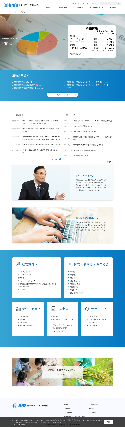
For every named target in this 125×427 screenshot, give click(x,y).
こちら (79, 54)
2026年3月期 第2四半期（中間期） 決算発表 (88, 145)
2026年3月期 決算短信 (21, 82)
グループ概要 (62, 8)
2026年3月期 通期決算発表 (83, 126)
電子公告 (85, 3)
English (94, 3)
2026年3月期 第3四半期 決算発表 (85, 131)
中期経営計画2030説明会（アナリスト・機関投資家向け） (93, 121)
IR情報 (79, 8)
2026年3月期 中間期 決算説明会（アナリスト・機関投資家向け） (92, 138)
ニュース (47, 8)
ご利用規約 (68, 412)
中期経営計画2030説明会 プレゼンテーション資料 (82, 82)
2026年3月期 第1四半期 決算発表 (85, 150)
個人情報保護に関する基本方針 (74, 416)
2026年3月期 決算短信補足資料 (25, 85)
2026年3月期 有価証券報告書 (24, 88)
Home (66, 404)
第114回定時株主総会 (81, 156)
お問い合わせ (75, 3)
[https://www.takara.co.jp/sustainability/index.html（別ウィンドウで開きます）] (62, 372)
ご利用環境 (93, 412)
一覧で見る (53, 159)
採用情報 (113, 8)
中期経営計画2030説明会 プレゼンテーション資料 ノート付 (85, 85)
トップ (14, 12)
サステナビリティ (96, 8)
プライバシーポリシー (20, 424)
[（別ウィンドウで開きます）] (31, 82)
